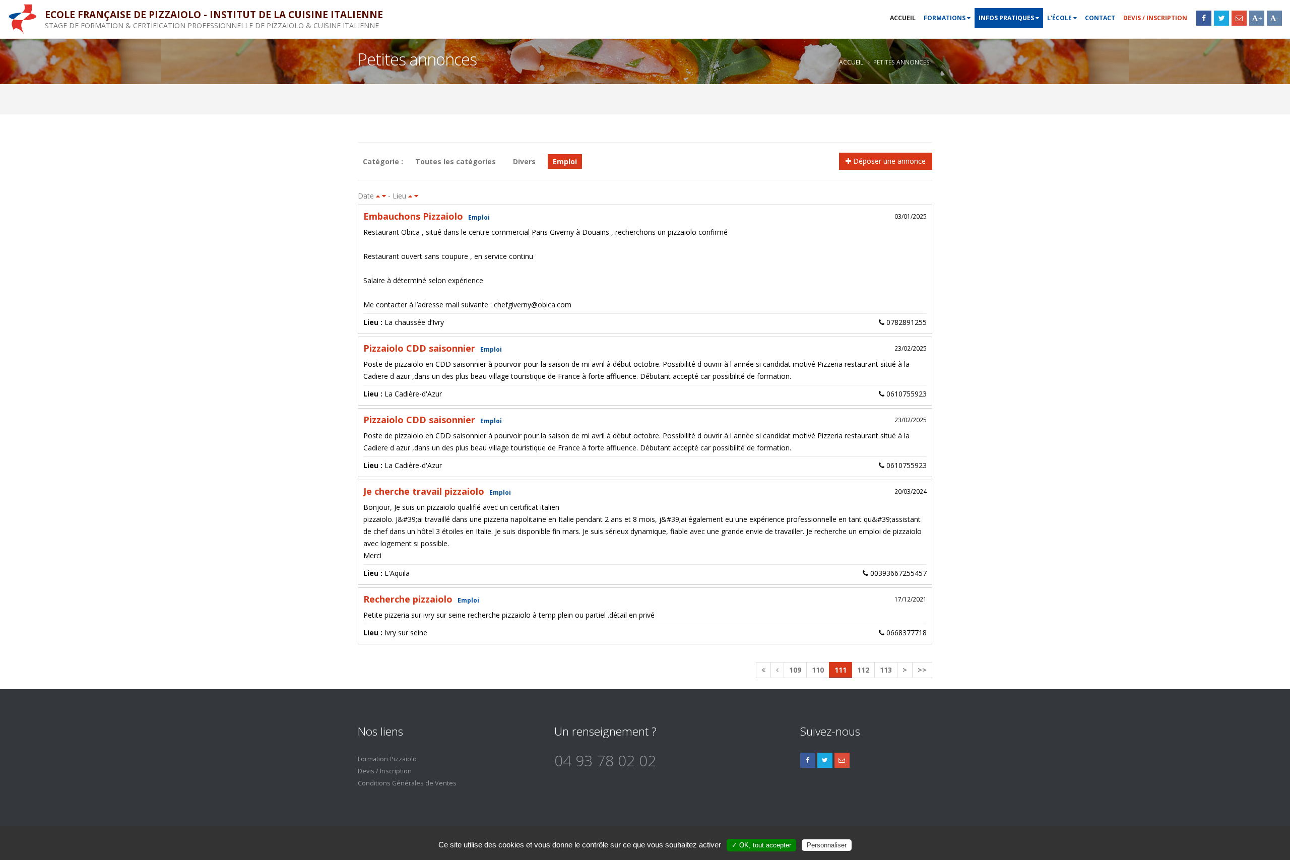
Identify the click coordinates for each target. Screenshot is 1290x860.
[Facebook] (1203, 18)
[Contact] (1239, 18)
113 (886, 670)
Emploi (565, 161)
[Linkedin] (842, 760)
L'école (1060, 18)
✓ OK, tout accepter (761, 845)
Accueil (903, 18)
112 (863, 670)
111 (840, 670)
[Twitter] (1221, 18)
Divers (524, 161)
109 (795, 670)
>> (922, 670)
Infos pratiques (1007, 18)
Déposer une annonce (888, 161)
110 (818, 670)
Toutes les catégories (455, 161)
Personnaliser (827, 845)
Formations (945, 18)
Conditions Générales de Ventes (407, 783)
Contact (1100, 18)
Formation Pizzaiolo (387, 759)
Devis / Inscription (1155, 18)
